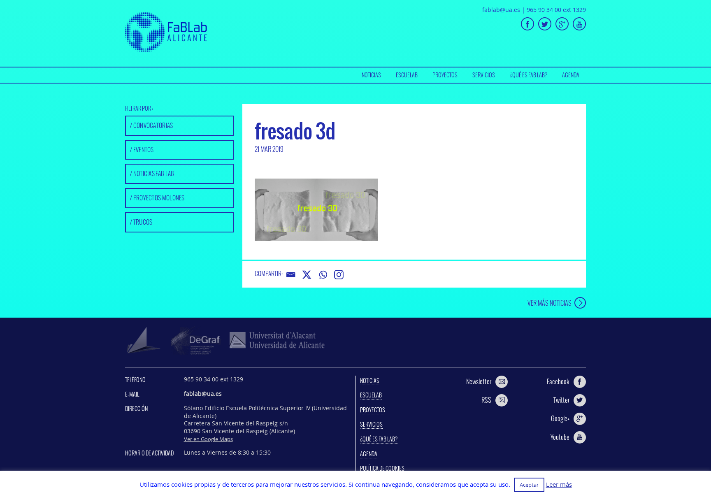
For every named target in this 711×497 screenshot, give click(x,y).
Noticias (371, 75)
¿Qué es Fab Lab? (528, 75)
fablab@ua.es (501, 10)
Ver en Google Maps (208, 439)
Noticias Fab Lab (153, 173)
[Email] (290, 274)
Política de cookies (382, 468)
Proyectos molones (159, 197)
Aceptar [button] (529, 484)
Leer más (559, 484)
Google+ (560, 418)
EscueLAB (407, 75)
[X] (307, 274)
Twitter (561, 399)
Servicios (483, 75)
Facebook (558, 381)
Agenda (570, 75)
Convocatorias (153, 125)
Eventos (143, 149)
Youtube (560, 436)
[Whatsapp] (323, 274)
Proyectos (445, 75)
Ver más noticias (549, 302)
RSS (486, 399)
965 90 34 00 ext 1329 (556, 10)
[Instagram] (339, 274)
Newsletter (478, 381)
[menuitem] (371, 75)
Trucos (143, 222)
